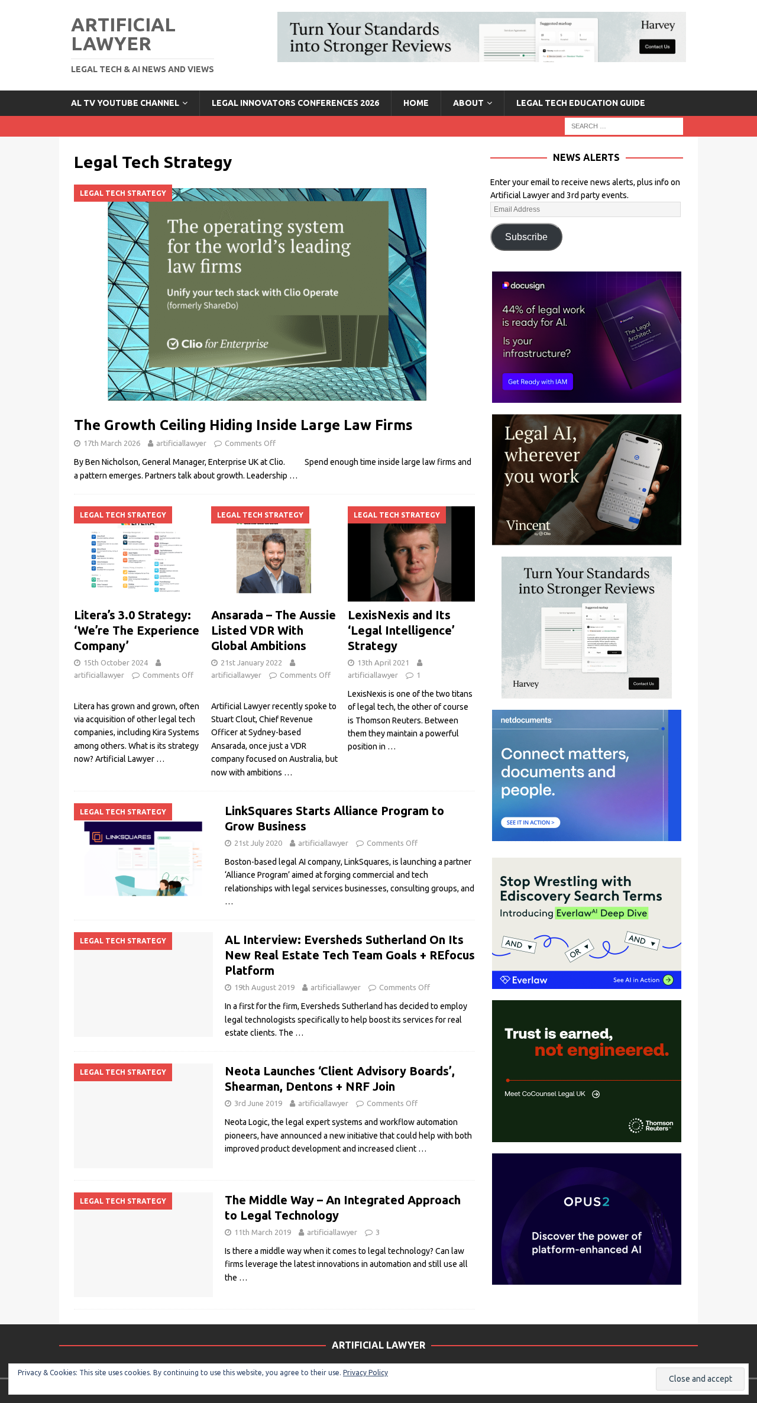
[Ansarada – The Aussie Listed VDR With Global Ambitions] (274, 554)
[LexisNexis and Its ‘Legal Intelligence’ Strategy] (411, 554)
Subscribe (526, 237)
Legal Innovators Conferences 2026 (295, 103)
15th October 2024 (115, 662)
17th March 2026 (111, 443)
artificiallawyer (181, 443)
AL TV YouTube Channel (125, 103)
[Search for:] (624, 125)
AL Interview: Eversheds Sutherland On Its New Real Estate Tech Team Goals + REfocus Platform (350, 955)
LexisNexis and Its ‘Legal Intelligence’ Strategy (401, 630)
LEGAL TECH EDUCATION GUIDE (580, 103)
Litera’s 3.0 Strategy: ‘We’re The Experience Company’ (136, 630)
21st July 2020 (258, 843)
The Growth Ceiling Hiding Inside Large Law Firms (243, 425)
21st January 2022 (251, 662)
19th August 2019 (264, 987)
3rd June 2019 (258, 1103)
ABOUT (468, 103)
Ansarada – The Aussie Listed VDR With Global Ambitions (273, 630)
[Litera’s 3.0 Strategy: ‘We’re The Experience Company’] (137, 554)
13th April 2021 (383, 662)
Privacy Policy (365, 1372)
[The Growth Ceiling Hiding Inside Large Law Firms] (274, 297)
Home (416, 103)
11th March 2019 (262, 1232)
